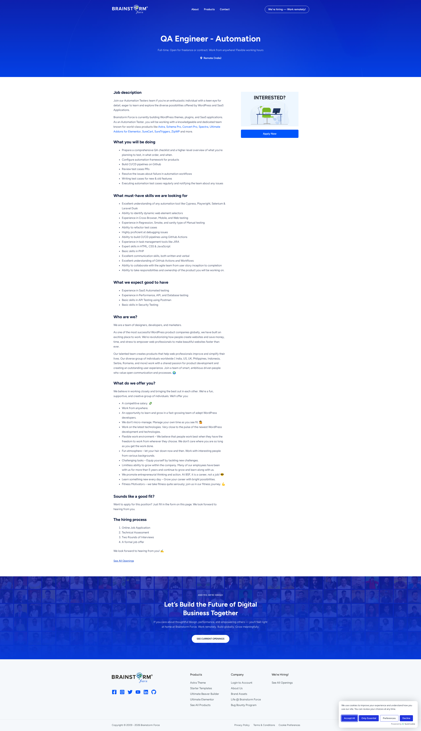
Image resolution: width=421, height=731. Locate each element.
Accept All (349, 718)
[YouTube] (138, 692)
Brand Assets (239, 693)
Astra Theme (198, 682)
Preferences (389, 718)
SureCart (147, 131)
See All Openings (282, 682)
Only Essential (368, 718)
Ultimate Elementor (202, 699)
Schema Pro (173, 126)
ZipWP (175, 131)
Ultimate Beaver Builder (204, 693)
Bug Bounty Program (243, 705)
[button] (287, 9)
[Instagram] (122, 692)
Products (209, 9)
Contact (225, 9)
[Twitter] (130, 692)
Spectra (203, 126)
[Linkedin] (145, 692)
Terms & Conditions (264, 725)
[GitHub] (153, 692)
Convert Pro (189, 126)
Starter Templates (201, 688)
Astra (161, 126)
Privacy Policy (242, 725)
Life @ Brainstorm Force (246, 699)
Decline (406, 718)
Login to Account (241, 682)
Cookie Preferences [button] (289, 725)
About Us (237, 688)
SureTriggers (162, 131)
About (195, 9)
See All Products (200, 705)
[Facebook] (114, 692)
